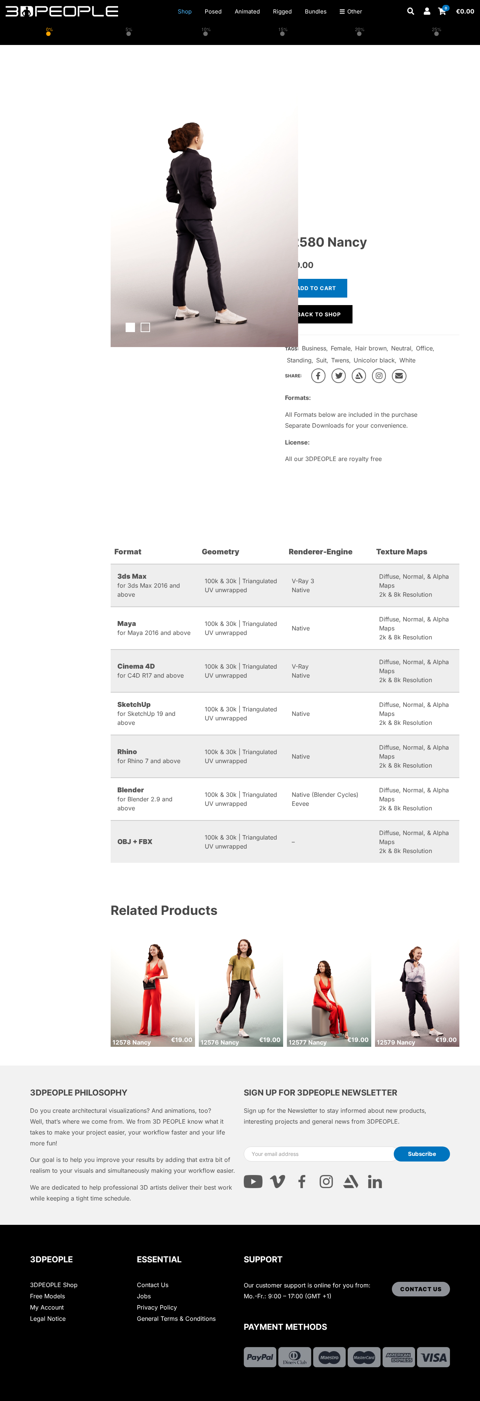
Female (341, 348)
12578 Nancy (131, 1042)
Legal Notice (48, 1318)
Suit (321, 360)
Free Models (47, 1296)
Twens (340, 360)
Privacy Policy (157, 1307)
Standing (299, 360)
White (407, 360)
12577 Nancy (308, 1042)
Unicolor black (374, 360)
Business (314, 348)
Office (424, 348)
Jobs (144, 1296)
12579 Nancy (396, 1042)
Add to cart (316, 288)
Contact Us (152, 1285)
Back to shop (319, 314)
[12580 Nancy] (318, 375)
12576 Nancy (220, 1042)
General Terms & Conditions (176, 1318)
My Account (47, 1307)
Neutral (401, 348)
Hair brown (371, 348)
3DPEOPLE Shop (54, 1285)
